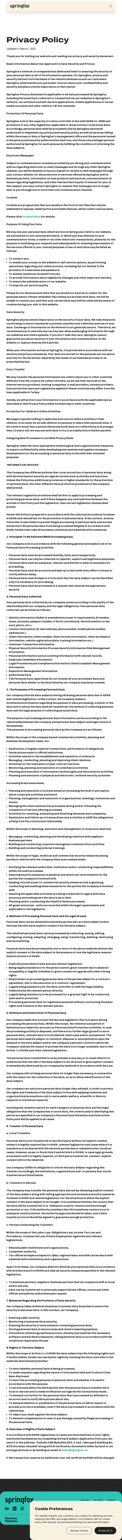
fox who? (98, 1500)
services (85, 1500)
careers (111, 1500)
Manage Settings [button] (79, 1530)
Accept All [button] (103, 1530)
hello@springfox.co (75, 1450)
